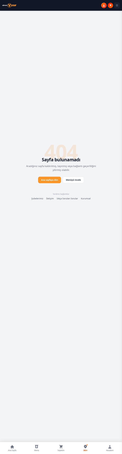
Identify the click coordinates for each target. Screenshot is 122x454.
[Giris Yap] (104, 5)
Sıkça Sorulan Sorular (67, 198)
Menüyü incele (73, 179)
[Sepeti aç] (110, 5)
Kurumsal (86, 198)
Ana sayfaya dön (49, 179)
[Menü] (117, 5)
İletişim (50, 198)
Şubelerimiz (37, 198)
